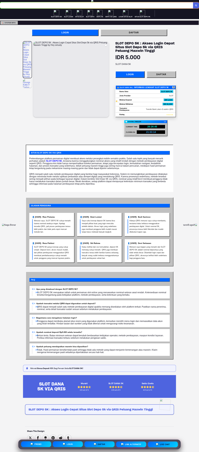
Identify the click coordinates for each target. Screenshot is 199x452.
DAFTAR (134, 32)
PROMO (38, 444)
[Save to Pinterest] (53, 438)
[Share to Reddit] (60, 438)
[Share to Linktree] (45, 438)
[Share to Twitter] (30, 438)
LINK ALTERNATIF (133, 444)
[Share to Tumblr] (68, 438)
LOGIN (65, 32)
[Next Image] (107, 80)
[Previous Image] (35, 80)
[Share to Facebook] (38, 438)
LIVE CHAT (165, 444)
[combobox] (96, 5)
